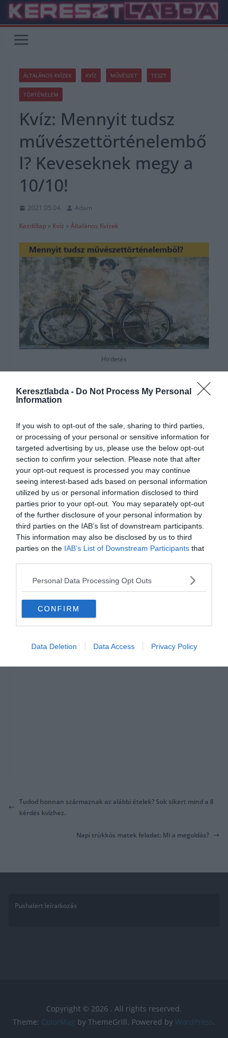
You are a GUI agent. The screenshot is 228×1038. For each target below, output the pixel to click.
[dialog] (114, 519)
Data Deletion (54, 646)
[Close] (207, 392)
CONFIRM (59, 608)
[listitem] (114, 580)
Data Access (114, 646)
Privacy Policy (174, 646)
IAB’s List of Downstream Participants (126, 548)
